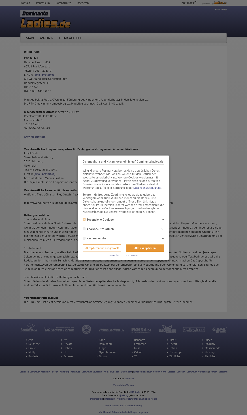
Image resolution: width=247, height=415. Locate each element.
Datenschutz (114, 255)
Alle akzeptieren (145, 248)
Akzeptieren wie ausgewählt (102, 248)
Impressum (132, 255)
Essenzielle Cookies (100, 219)
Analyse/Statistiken (100, 229)
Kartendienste (96, 238)
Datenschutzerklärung (147, 188)
